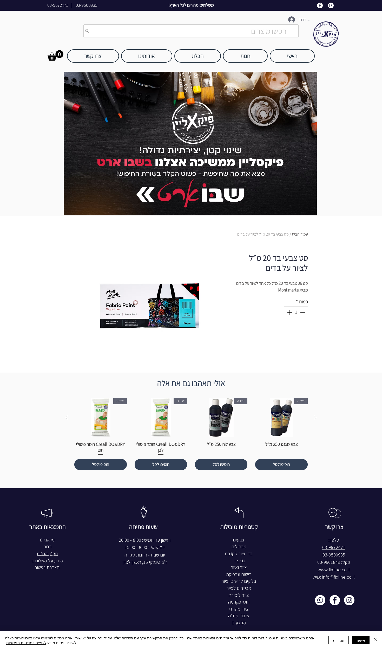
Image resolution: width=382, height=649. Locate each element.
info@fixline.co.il (338, 577)
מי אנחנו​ (47, 540)
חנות (47, 546)
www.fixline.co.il (334, 570)
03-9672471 (57, 5)
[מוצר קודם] (315, 417)
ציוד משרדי (239, 609)
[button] (55, 55)
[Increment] (289, 312)
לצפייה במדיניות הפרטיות (26, 642)
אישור (360, 640)
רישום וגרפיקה (238, 574)
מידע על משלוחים (47, 561)
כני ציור (238, 561)
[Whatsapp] (320, 600)
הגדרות (338, 640)
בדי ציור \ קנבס (239, 554)
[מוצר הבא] (67, 417)
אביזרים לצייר (238, 588)
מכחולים (238, 546)
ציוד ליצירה (239, 595)
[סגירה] (376, 640)
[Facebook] (320, 5)
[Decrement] (303, 312)
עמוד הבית (300, 234)
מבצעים (239, 623)
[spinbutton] (296, 312)
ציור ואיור (239, 567)
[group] (191, 434)
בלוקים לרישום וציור (238, 581)
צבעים (239, 540)
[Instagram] (331, 5)
